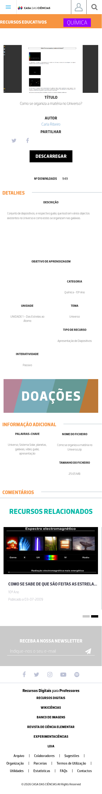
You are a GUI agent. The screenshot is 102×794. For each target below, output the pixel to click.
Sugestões (74, 756)
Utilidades (19, 771)
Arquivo (21, 756)
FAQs (66, 771)
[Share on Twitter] (13, 141)
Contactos (84, 771)
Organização (17, 763)
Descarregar (51, 156)
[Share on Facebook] (27, 141)
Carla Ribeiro (50, 124)
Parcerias (43, 763)
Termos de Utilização (74, 763)
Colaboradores (47, 756)
